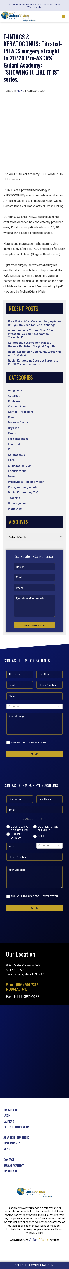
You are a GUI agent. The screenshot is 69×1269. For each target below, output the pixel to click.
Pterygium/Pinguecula (22, 487)
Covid (11, 417)
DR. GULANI (10, 1110)
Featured (14, 444)
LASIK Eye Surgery (19, 465)
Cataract (14, 395)
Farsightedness (18, 438)
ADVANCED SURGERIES (16, 1137)
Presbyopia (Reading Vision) (26, 481)
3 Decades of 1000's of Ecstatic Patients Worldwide (34, 5)
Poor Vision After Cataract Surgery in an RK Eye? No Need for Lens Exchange (34, 323)
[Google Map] (34, 1051)
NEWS (6, 1149)
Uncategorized (18, 503)
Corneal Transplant (20, 411)
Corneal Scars (17, 406)
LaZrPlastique (17, 471)
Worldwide (15, 508)
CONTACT (8, 1160)
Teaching (14, 498)
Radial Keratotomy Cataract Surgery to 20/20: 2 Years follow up (33, 362)
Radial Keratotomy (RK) (23, 492)
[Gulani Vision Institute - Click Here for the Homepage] (18, 16)
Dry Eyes (13, 428)
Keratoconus (16, 455)
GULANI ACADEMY (13, 1165)
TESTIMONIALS (12, 1143)
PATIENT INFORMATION (16, 1127)
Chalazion (14, 401)
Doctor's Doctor (18, 422)
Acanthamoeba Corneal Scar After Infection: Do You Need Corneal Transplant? (30, 334)
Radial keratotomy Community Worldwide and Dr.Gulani (34, 353)
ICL (10, 449)
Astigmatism (16, 390)
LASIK (11, 460)
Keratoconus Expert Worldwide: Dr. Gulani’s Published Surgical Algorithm (32, 344)
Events (12, 433)
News (11, 476)
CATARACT (9, 1121)
